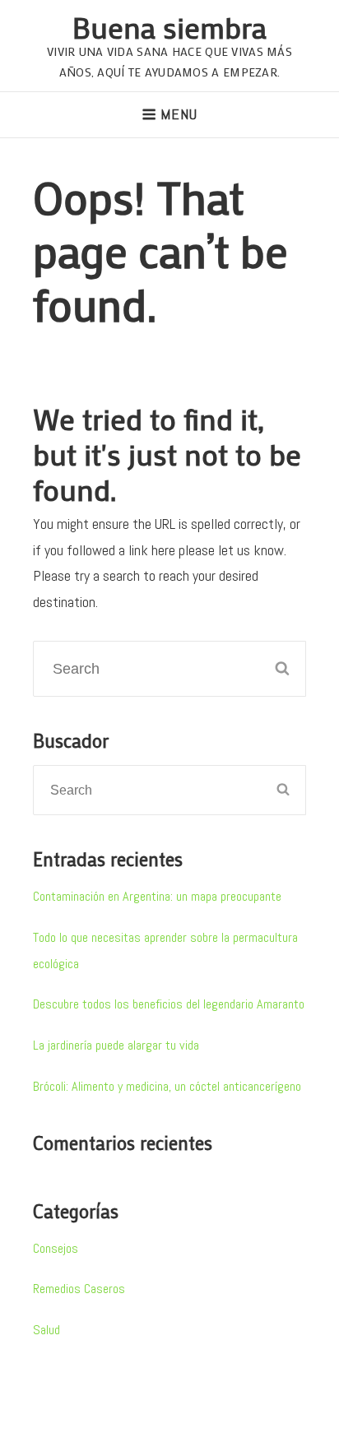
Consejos (55, 1248)
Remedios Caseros (79, 1288)
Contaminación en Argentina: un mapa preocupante (157, 896)
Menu (178, 113)
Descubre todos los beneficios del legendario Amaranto (168, 1004)
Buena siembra (169, 26)
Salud (46, 1329)
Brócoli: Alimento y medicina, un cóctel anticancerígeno (167, 1086)
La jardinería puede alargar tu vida (116, 1045)
